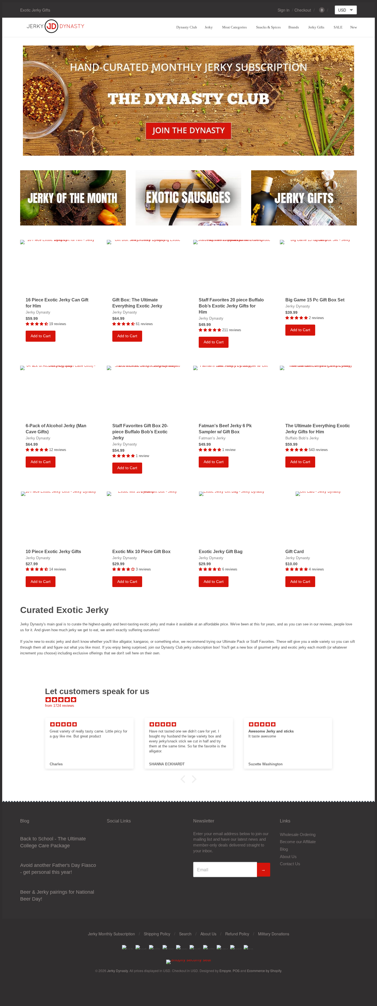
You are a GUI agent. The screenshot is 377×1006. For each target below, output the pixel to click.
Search (185, 933)
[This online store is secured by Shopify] (188, 959)
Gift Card (294, 551)
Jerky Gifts (316, 27)
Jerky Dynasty (38, 312)
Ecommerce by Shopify (264, 970)
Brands (293, 27)
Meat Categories (234, 27)
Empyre (225, 970)
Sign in (284, 10)
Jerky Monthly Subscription (111, 933)
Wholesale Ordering (297, 834)
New (353, 27)
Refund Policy (237, 933)
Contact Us (290, 863)
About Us (288, 856)
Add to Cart (41, 336)
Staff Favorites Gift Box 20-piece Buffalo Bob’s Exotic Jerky (140, 431)
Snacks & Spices (268, 27)
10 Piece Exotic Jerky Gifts (53, 551)
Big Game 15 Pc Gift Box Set (314, 300)
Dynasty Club (186, 27)
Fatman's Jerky (212, 438)
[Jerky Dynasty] (56, 32)
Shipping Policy (157, 933)
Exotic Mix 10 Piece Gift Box (141, 551)
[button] (184, 779)
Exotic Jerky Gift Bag (221, 551)
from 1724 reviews (59, 706)
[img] (191, 700)
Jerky (209, 27)
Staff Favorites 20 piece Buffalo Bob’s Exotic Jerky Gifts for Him (231, 306)
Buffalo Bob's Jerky (302, 438)
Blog (284, 849)
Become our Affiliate (298, 841)
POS (236, 970)
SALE (338, 27)
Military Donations (273, 933)
